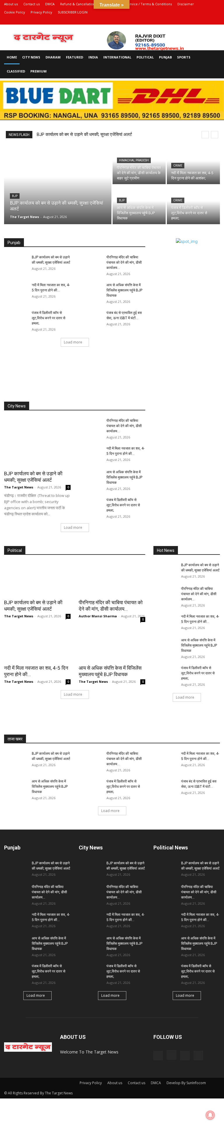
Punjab (165, 57)
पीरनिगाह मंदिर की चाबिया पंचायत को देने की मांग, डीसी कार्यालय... (124, 262)
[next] (214, 134)
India (93, 57)
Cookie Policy (14, 12)
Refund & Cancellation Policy (82, 4)
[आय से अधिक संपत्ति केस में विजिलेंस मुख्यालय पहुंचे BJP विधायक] (139, 204)
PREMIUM (38, 71)
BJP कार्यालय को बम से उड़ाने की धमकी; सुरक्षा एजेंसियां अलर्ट (84, 134)
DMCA (50, 4)
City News (31, 57)
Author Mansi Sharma (98, 616)
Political (145, 57)
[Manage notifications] (210, 1115)
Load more (73, 342)
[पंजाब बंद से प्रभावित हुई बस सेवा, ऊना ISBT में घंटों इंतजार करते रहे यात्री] (90, 318)
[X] (206, 20)
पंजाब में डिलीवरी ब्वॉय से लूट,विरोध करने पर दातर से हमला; (48, 318)
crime (177, 165)
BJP (15, 196)
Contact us (31, 4)
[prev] (205, 134)
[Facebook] (186, 20)
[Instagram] (196, 20)
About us (11, 4)
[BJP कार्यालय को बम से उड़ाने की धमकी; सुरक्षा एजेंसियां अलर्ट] (57, 184)
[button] (213, 57)
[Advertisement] (112, 381)
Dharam (53, 57)
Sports (183, 57)
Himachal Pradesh (134, 160)
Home (12, 57)
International (117, 57)
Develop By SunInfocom (186, 1082)
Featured (74, 57)
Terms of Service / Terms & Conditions (141, 4)
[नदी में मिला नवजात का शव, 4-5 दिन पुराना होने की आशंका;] (193, 164)
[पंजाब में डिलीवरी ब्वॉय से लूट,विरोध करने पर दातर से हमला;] (193, 204)
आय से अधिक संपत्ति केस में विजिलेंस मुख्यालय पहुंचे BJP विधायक (124, 290)
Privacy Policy (41, 12)
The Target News (18, 487)
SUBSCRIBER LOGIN (73, 12)
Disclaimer (185, 4)
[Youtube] (215, 20)
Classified (16, 71)
